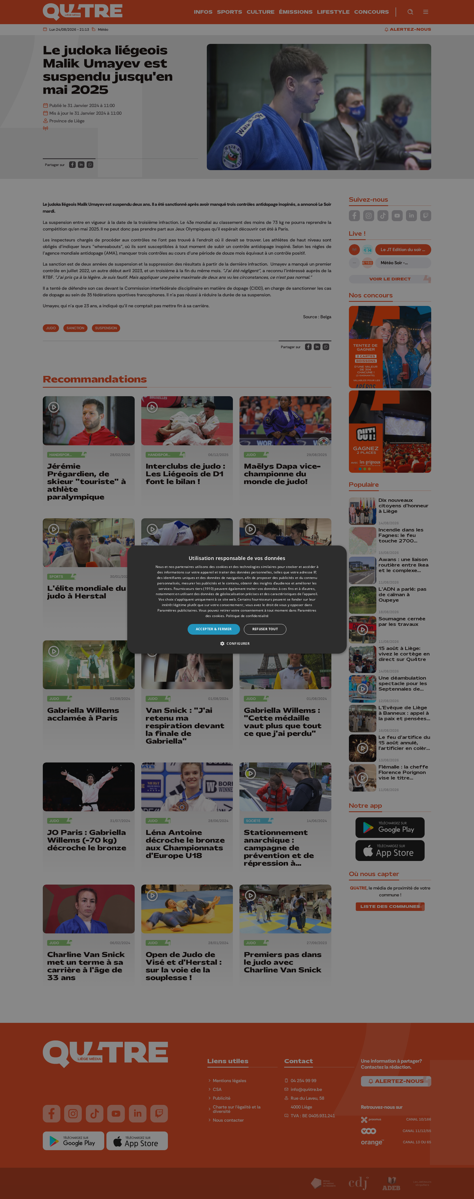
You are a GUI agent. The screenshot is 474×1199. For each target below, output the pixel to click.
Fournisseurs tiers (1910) (194, 588)
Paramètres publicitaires (177, 610)
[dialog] (237, 599)
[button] (237, 643)
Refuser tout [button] (265, 629)
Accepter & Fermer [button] (214, 629)
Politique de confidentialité (247, 615)
